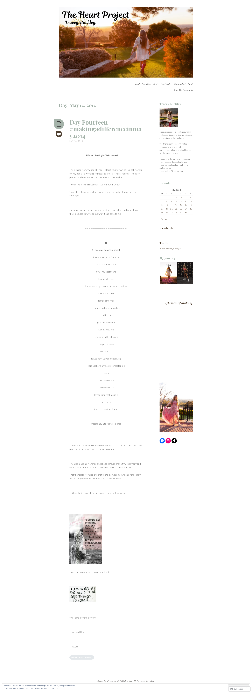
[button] (168, 273)
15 (176, 205)
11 (191, 201)
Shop (190, 84)
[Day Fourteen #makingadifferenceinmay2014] (59, 124)
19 (162, 209)
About (137, 84)
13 (167, 205)
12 (162, 205)
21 (171, 209)
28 (171, 212)
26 (162, 212)
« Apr (162, 219)
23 (181, 209)
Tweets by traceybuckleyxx (170, 249)
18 (191, 205)
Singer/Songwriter (162, 84)
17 (186, 205)
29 (176, 212)
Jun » (167, 219)
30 (181, 212)
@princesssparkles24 (178, 303)
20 (167, 209)
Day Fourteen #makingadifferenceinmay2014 (105, 129)
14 (171, 205)
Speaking (146, 84)
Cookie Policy (53, 688)
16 (181, 205)
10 (186, 201)
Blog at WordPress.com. (107, 681)
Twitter (165, 243)
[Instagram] (168, 440)
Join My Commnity (183, 90)
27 (167, 212)
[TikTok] (174, 440)
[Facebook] (162, 440)
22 (176, 209)
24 (186, 209)
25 (191, 209)
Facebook (166, 228)
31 (186, 212)
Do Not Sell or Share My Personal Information (135, 681)
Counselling (180, 84)
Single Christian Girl (82, 657)
